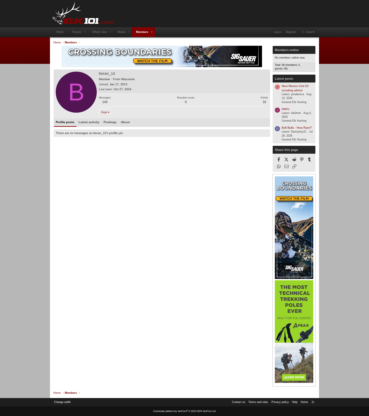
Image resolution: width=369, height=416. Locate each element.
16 (264, 102)
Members (142, 32)
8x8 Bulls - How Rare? (297, 127)
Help (294, 402)
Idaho (285, 109)
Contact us (238, 402)
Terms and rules (258, 402)
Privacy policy (280, 402)
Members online (287, 50)
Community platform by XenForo (184, 411)
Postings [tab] (110, 122)
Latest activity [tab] (89, 122)
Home (60, 32)
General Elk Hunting (294, 102)
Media (121, 32)
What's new (99, 32)
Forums (77, 32)
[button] (85, 32)
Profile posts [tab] (65, 122)
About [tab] (125, 122)
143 (104, 102)
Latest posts (284, 78)
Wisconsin (128, 79)
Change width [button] (62, 402)
